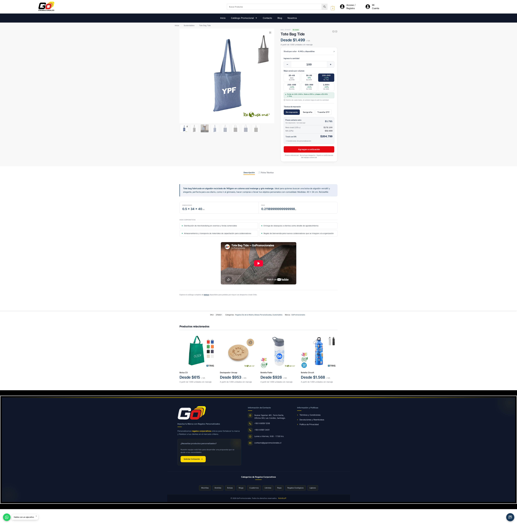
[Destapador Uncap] (238, 351)
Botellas (218, 488)
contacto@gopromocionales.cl (267, 443)
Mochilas (205, 488)
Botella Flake (266, 372)
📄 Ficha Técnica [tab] (266, 172)
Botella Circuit (307, 372)
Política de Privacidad (309, 424)
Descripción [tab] (249, 172)
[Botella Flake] (336, 31)
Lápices (313, 488)
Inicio (223, 18)
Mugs (241, 488)
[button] (270, 32)
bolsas (206, 295)
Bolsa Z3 (183, 372)
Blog (279, 18)
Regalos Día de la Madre (244, 315)
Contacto (267, 18)
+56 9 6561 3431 (262, 430)
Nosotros (292, 18)
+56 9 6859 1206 (262, 423)
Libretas (268, 488)
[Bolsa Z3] (197, 351)
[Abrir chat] (510, 517)
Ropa (279, 488)
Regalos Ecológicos (295, 488)
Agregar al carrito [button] (197, 387)
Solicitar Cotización (193, 459)
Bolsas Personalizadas (263, 315)
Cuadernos (254, 488)
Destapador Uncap (228, 372)
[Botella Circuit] (319, 351)
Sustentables (189, 25)
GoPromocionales (298, 315)
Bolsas (230, 488)
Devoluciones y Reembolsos (312, 419)
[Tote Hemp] (333, 31)
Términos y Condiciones (310, 415)
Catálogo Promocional (242, 18)
